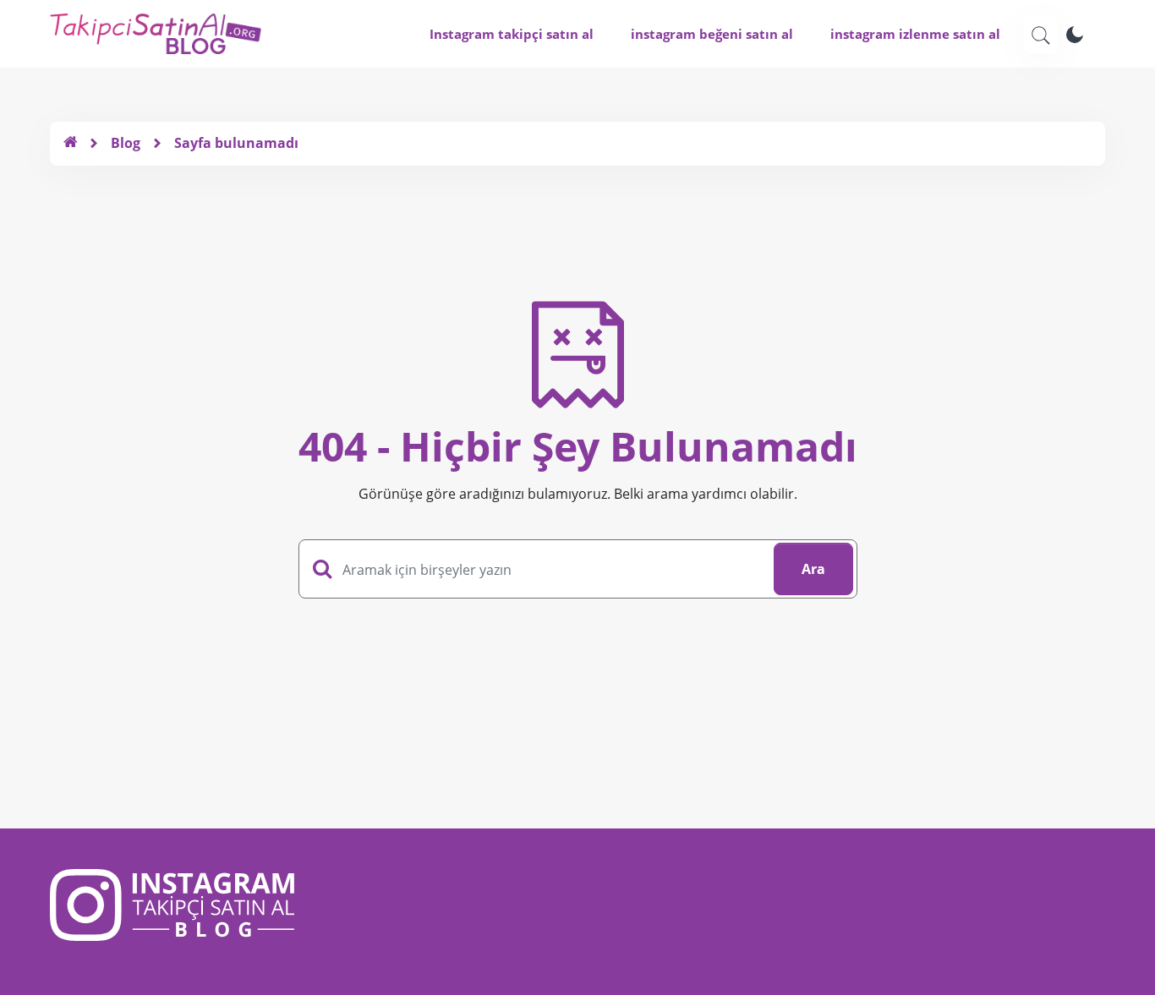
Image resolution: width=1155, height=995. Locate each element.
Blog (125, 143)
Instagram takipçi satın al (512, 33)
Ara (813, 569)
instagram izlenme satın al (915, 33)
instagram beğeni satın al (712, 33)
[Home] (70, 143)
